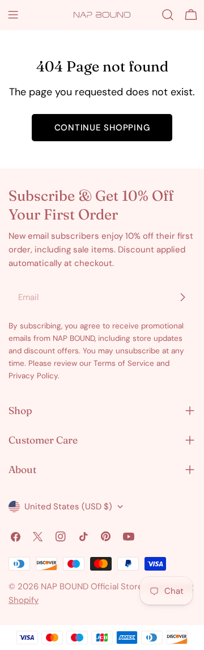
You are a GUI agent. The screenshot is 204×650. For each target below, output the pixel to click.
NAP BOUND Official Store (92, 586)
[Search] (167, 14)
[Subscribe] (182, 297)
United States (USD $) (68, 506)
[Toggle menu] (13, 14)
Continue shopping (102, 127)
